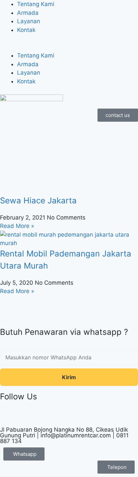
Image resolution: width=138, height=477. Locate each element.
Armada (28, 12)
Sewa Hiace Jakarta (38, 200)
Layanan (28, 21)
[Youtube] (63, 415)
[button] (69, 47)
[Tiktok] (26, 415)
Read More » (17, 226)
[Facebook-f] (8, 415)
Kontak (26, 30)
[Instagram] (45, 415)
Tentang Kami (35, 4)
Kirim (69, 377)
